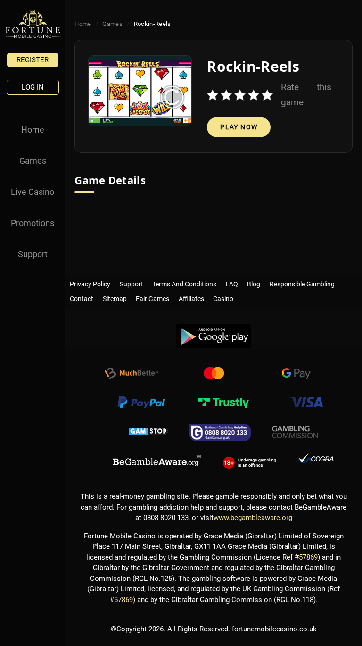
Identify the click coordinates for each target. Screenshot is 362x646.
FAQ (232, 282)
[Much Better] (131, 374)
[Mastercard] (213, 374)
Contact (81, 297)
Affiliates (191, 297)
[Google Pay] (296, 374)
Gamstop (148, 432)
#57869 (306, 557)
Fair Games (152, 297)
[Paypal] (141, 403)
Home (32, 129)
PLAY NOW (238, 127)
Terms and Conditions (184, 282)
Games (32, 161)
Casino (223, 297)
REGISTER (32, 60)
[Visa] (306, 403)
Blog (253, 282)
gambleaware (157, 461)
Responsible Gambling (302, 282)
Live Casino (32, 192)
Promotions (32, 223)
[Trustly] (223, 403)
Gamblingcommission (295, 432)
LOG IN (33, 87)
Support (33, 254)
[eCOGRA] (316, 461)
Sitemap (115, 297)
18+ (249, 461)
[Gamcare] (220, 432)
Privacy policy (90, 282)
